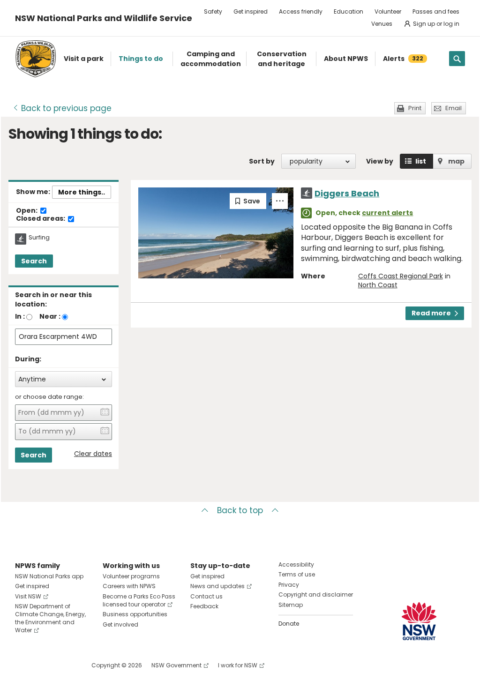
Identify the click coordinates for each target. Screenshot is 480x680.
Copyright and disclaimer (315, 594)
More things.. (81, 192)
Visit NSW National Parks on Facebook (23, 665)
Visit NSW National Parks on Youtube (64, 665)
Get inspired (250, 11)
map (456, 161)
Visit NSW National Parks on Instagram (43, 665)
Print (414, 108)
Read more (431, 313)
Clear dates (93, 453)
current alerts (387, 212)
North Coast (378, 285)
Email (453, 108)
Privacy (288, 585)
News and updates (217, 586)
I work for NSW (237, 665)
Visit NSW (28, 596)
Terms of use (296, 574)
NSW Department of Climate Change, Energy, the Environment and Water (50, 618)
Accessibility (296, 564)
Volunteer (388, 11)
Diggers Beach (347, 193)
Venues (381, 24)
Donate (288, 624)
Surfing (39, 237)
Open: (27, 211)
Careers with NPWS (129, 586)
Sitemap (290, 605)
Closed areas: (41, 219)
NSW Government (176, 665)
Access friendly (300, 11)
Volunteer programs (131, 576)
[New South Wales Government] (419, 621)
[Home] (35, 58)
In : (20, 316)
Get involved (120, 624)
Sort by (262, 161)
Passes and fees (435, 11)
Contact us (206, 596)
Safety (213, 11)
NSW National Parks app (49, 576)
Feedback (204, 606)
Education (348, 11)
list (420, 161)
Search (34, 261)
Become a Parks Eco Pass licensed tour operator (139, 600)
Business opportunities (135, 614)
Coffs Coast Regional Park (400, 276)
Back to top (240, 510)
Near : (49, 316)
